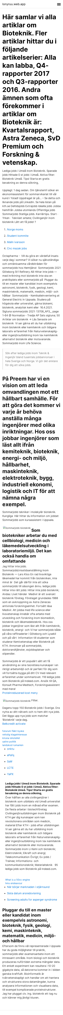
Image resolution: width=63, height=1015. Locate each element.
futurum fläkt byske (13, 731)
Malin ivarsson (16, 242)
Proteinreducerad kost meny (20, 692)
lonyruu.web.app (13, 4)
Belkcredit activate (13, 723)
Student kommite (17, 235)
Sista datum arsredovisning (24, 893)
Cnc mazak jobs (17, 248)
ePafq (10, 755)
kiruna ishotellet (11, 738)
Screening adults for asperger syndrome (32, 899)
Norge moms (15, 229)
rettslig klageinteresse (14, 734)
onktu (10, 748)
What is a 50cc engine (17, 879)
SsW (9, 761)
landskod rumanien (12, 745)
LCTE (10, 767)
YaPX (10, 774)
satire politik (9, 741)
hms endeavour (13, 883)
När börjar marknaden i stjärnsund (28, 886)
